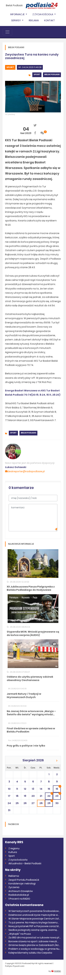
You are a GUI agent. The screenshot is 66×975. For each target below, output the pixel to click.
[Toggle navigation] (7, 32)
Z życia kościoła (17, 859)
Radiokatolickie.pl (18, 895)
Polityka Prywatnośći (14, 966)
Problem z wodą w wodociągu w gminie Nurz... (34, 949)
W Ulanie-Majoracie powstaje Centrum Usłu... (34, 918)
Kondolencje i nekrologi (22, 883)
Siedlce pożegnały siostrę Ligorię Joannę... (33, 930)
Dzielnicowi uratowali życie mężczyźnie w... (33, 915)
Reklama (34, 20)
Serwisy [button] (16, 20)
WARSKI (57, 971)
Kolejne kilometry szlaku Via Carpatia (30, 952)
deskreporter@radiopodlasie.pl (26, 471)
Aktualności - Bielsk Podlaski (24, 863)
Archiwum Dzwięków (20, 891)
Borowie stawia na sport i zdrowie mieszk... (33, 941)
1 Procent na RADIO (19, 898)
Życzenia (13, 887)
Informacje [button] (17, 14)
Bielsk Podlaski (14, 5)
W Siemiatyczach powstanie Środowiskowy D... (34, 911)
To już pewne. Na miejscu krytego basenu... (33, 922)
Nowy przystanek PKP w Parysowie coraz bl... (34, 926)
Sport (10, 67)
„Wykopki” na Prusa (19, 934)
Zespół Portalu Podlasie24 (23, 879)
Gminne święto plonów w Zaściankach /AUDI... (34, 945)
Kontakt (49, 20)
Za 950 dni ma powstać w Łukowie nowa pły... (34, 937)
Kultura (12, 852)
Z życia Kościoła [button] (43, 14)
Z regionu (13, 848)
